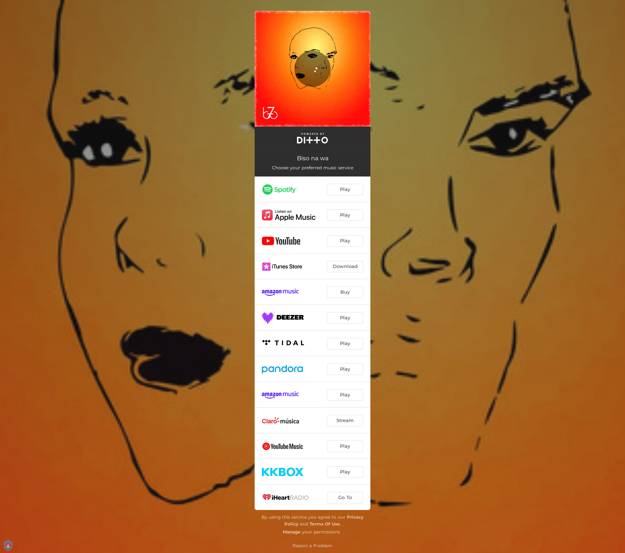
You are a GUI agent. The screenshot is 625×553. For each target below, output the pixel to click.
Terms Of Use (325, 524)
